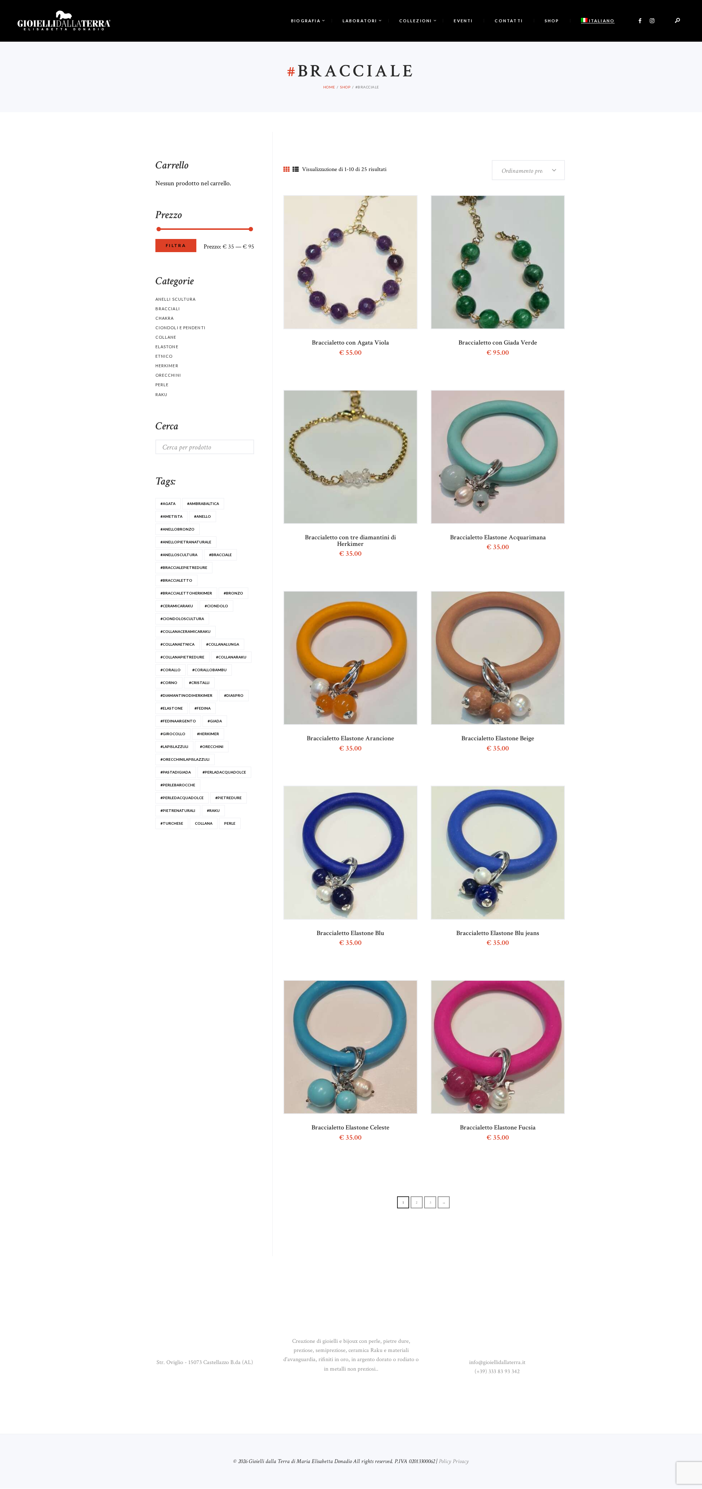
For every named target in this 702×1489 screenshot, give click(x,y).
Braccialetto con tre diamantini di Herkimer (350, 540)
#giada (215, 721)
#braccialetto (176, 580)
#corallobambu (209, 670)
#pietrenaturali (178, 810)
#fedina (203, 708)
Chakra (164, 318)
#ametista (171, 516)
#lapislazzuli (174, 746)
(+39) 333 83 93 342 (497, 1371)
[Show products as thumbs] (286, 170)
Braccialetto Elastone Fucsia (498, 1127)
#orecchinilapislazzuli (185, 759)
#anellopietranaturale (186, 542)
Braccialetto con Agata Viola (350, 342)
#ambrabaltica (203, 503)
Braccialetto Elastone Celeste (350, 1127)
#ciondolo (216, 606)
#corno (169, 682)
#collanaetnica (178, 644)
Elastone (166, 346)
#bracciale (220, 554)
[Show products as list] (295, 170)
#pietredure (228, 797)
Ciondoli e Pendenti (180, 327)
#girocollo (173, 734)
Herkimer (166, 365)
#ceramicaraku (177, 606)
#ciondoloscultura (182, 618)
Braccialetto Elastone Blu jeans (497, 933)
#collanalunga (222, 644)
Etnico (164, 356)
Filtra (176, 245)
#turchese (172, 823)
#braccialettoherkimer (186, 593)
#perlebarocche (178, 785)
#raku (213, 810)
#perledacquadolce (182, 797)
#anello (202, 516)
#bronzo (233, 593)
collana (203, 823)
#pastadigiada (176, 772)
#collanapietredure (182, 657)
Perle (162, 384)
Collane (166, 337)
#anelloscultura (179, 554)
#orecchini (211, 746)
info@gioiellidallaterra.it (497, 1362)
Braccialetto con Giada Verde (497, 342)
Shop (345, 87)
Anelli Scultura (175, 299)
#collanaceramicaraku (186, 631)
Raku (161, 394)
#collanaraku (231, 657)
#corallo (171, 670)
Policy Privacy (454, 1461)
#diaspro (234, 695)
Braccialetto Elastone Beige (497, 738)
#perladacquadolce (224, 772)
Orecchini (168, 375)
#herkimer (208, 734)
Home (329, 87)
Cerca (240, 447)
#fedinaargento (178, 721)
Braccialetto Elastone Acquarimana (498, 537)
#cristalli (199, 682)
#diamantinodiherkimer (186, 695)
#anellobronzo (178, 529)
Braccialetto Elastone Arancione (350, 738)
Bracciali (167, 308)
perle (229, 823)
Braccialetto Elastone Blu (350, 933)
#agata (168, 503)
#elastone (172, 708)
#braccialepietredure (184, 567)
